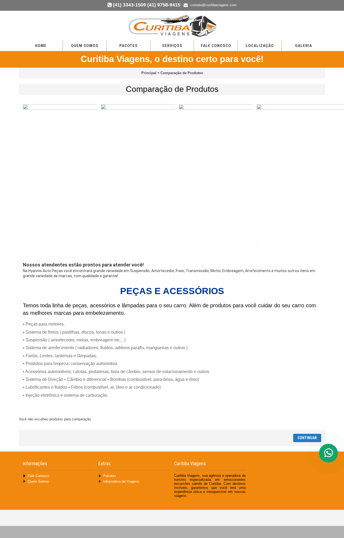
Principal (148, 73)
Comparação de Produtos (181, 73)
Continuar (307, 438)
